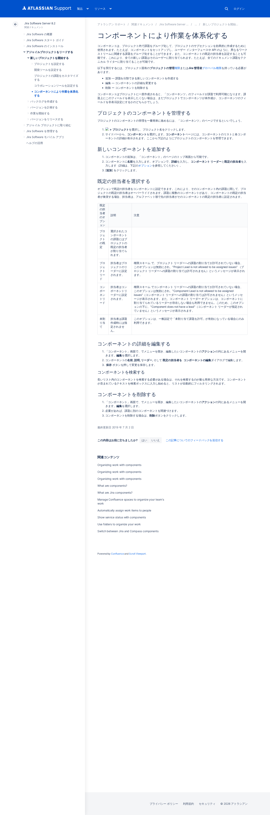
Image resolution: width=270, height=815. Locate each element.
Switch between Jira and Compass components (128, 531)
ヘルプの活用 (34, 143)
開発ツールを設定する (48, 69)
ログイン (239, 8)
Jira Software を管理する (42, 131)
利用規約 (188, 803)
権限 (177, 68)
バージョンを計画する (44, 107)
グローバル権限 (212, 68)
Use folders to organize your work (119, 524)
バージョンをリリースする (46, 119)
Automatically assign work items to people (124, 510)
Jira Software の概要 (39, 34)
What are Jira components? (114, 492)
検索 (226, 9)
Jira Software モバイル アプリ (45, 137)
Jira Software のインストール (44, 46)
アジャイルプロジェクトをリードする (49, 52)
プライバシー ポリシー (164, 803)
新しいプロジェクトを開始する (49, 58)
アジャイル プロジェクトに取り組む (48, 125)
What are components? (112, 485)
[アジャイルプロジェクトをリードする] (196, 24)
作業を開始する (40, 113)
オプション (145, 165)
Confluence (117, 553)
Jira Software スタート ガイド (45, 40)
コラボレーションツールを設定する (56, 85)
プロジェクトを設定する (49, 63)
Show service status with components (121, 517)
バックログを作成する (44, 101)
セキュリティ (207, 803)
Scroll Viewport (137, 553)
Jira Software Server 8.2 (39, 23)
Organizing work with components (119, 465)
